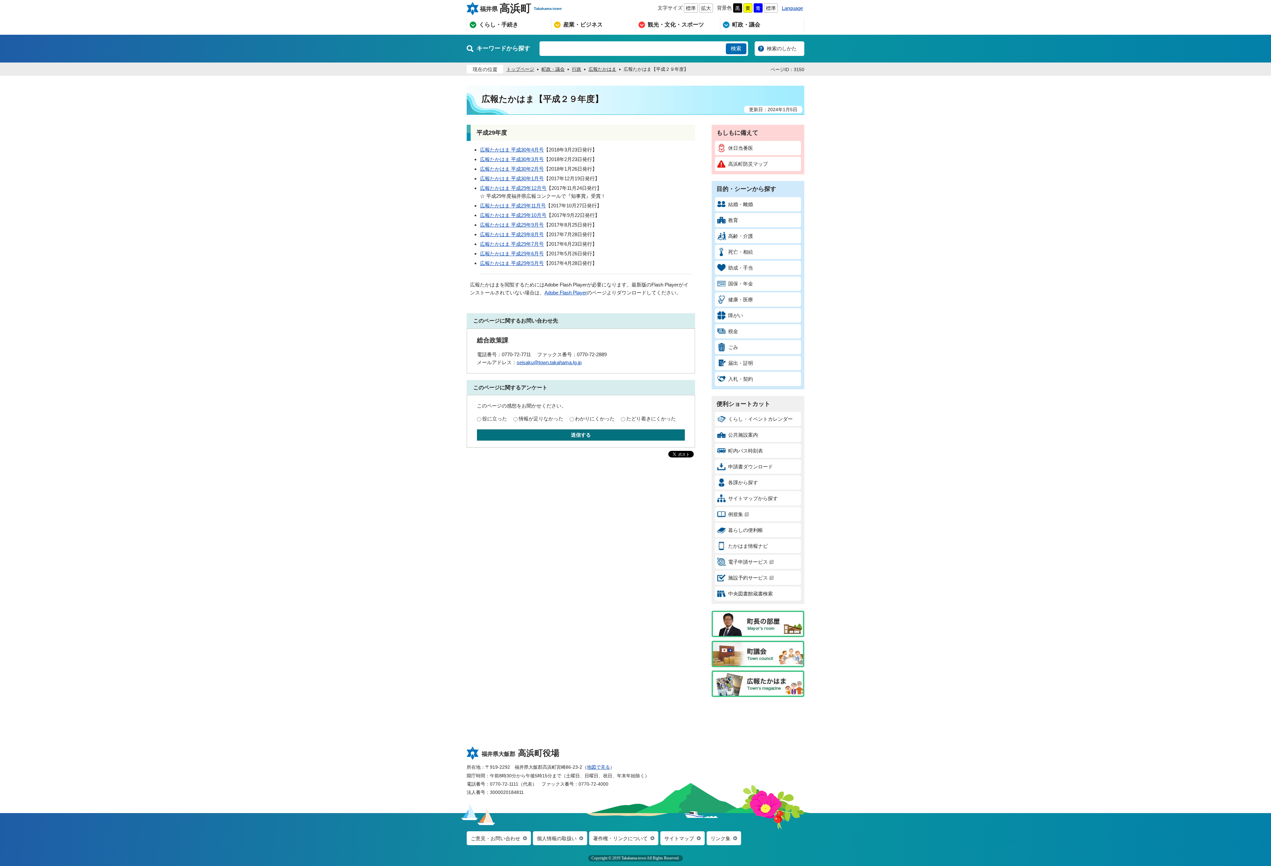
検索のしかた (782, 48)
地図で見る (598, 767)
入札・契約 (740, 379)
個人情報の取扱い (557, 838)
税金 (733, 331)
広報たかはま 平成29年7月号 (512, 244)
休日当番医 (740, 148)
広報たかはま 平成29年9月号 (512, 225)
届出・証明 (740, 363)
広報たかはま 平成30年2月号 (512, 169)
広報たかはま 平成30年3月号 (512, 159)
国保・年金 (740, 283)
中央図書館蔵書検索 (750, 593)
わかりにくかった (595, 418)
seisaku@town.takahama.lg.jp (549, 362)
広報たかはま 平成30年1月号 (512, 178)
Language (792, 8)
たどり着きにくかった (651, 418)
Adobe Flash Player (565, 292)
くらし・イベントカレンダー (760, 419)
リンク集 (720, 838)
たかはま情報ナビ (748, 546)
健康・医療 (740, 299)
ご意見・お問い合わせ (495, 838)
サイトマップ (679, 838)
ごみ (733, 347)
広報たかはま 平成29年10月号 (513, 215)
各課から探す (743, 482)
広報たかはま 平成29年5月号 (512, 263)
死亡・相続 (740, 252)
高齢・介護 (740, 236)
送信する (581, 435)
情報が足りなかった (541, 418)
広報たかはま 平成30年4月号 (512, 149)
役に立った (494, 418)
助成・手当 (740, 268)
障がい (735, 315)
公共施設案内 (743, 435)
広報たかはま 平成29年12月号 (513, 188)
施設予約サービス (748, 578)
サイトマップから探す (753, 498)
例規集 (735, 514)
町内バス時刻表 (745, 451)
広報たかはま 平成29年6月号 (512, 253)
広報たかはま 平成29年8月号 (512, 234)
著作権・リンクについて (620, 838)
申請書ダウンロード (750, 466)
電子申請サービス (748, 562)
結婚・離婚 (740, 204)
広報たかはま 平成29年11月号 (513, 205)
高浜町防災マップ (748, 164)
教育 (733, 220)
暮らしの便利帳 (745, 530)
